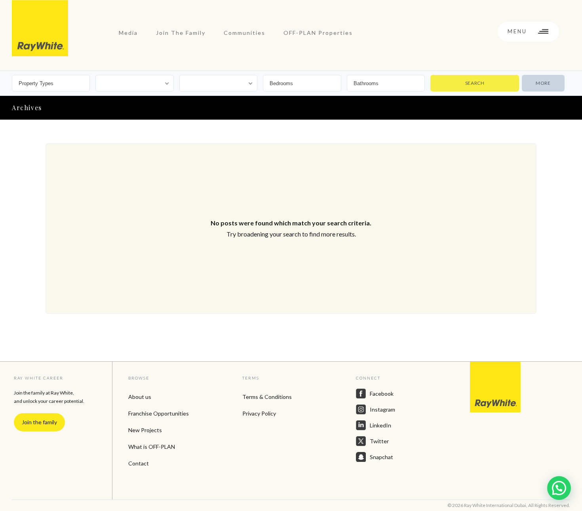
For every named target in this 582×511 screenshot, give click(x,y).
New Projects (145, 430)
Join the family (39, 422)
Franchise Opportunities (158, 413)
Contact (138, 463)
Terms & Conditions (267, 396)
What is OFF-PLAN (151, 446)
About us (139, 396)
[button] (559, 488)
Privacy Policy (259, 413)
